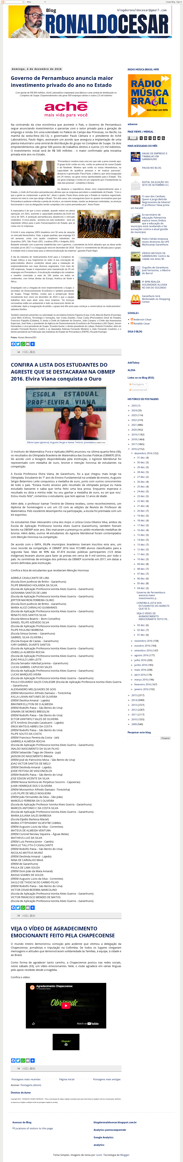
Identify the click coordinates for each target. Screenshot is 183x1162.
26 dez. (141, 481)
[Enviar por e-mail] (23, 352)
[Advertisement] (76, 52)
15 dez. (141, 534)
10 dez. (141, 559)
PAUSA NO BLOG (151, 167)
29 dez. (141, 467)
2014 (134, 700)
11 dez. (141, 554)
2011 (134, 714)
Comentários (139, 389)
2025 (134, 405)
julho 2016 (140, 660)
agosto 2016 (141, 655)
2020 (134, 429)
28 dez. (141, 472)
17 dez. (141, 525)
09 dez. (141, 564)
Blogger (124, 1155)
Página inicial (66, 1079)
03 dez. (141, 625)
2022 (134, 420)
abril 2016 (140, 674)
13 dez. (141, 544)
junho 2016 (141, 665)
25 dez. (141, 486)
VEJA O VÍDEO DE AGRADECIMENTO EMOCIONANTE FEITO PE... (153, 616)
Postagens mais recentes (26, 1079)
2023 (134, 415)
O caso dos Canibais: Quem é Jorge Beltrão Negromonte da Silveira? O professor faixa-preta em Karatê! (150, 202)
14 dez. (141, 539)
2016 (134, 449)
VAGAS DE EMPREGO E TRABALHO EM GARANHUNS (154, 156)
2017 (134, 444)
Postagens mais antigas (107, 1079)
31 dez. (141, 457)
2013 (134, 704)
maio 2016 (140, 669)
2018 (134, 439)
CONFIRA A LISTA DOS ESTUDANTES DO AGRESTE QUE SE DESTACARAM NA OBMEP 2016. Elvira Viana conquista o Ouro (63, 371)
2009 (134, 724)
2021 (134, 424)
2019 (134, 434)
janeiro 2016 (141, 689)
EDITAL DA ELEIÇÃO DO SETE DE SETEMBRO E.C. (155, 183)
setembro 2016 (143, 650)
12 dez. (141, 549)
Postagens (137, 384)
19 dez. (141, 515)
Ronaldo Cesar (141, 323)
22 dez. (141, 501)
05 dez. (141, 583)
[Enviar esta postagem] (18, 351)
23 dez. (141, 496)
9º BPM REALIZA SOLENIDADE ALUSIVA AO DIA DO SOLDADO (154, 284)
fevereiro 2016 (143, 684)
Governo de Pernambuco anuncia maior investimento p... (151, 595)
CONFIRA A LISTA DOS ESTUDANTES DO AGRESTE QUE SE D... (153, 605)
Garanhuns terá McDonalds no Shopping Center (156, 298)
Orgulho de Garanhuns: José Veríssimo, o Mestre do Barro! (156, 270)
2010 (134, 719)
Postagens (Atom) (30, 1085)
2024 (134, 410)
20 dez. (141, 510)
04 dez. (141, 588)
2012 (134, 709)
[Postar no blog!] (26, 352)
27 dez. (141, 476)
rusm (99, 1155)
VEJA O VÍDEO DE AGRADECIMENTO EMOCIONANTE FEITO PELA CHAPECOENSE (63, 932)
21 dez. (141, 506)
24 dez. (141, 491)
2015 (134, 695)
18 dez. (141, 520)
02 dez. (141, 630)
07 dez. (141, 573)
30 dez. (141, 462)
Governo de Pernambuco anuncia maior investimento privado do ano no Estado (62, 81)
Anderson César (142, 319)
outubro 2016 (142, 645)
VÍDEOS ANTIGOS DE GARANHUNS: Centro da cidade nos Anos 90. (155, 255)
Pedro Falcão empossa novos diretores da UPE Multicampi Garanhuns (155, 241)
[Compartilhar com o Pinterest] (34, 352)
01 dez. (141, 634)
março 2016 (141, 679)
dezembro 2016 (143, 453)
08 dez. (141, 568)
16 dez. (141, 530)
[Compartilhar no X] (28, 352)
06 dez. (141, 578)
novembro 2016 (143, 640)
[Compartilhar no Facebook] (31, 352)
